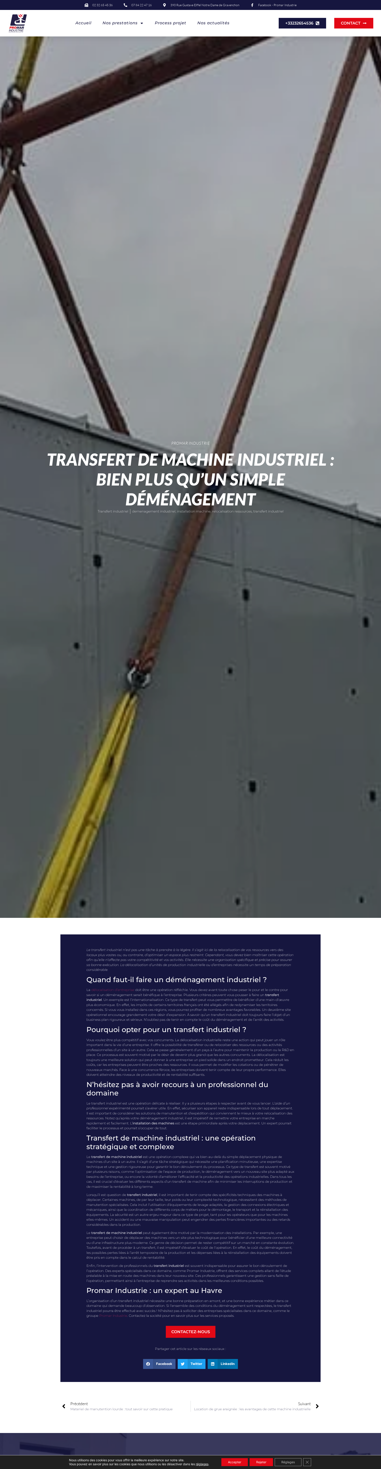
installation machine (194, 511)
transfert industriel (268, 511)
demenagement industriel (154, 511)
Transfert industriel (113, 511)
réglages (202, 1464)
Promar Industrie (113, 1315)
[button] (159, 1364)
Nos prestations (120, 23)
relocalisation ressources (232, 511)
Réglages (288, 1462)
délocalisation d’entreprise (112, 990)
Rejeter (261, 1462)
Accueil (83, 23)
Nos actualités (213, 23)
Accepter (234, 1462)
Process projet (170, 23)
